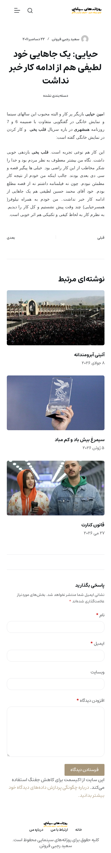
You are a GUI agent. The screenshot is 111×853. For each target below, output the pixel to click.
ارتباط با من (59, 830)
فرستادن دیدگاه (84, 770)
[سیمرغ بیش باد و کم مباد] (55, 402)
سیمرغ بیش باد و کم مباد (79, 440)
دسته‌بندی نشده (55, 96)
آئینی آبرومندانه (89, 355)
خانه (78, 830)
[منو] (17, 10)
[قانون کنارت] (55, 488)
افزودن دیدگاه (90, 700)
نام (100, 615)
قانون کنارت (92, 525)
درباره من (36, 830)
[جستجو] (30, 10)
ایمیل (97, 643)
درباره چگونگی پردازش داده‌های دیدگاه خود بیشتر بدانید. (56, 791)
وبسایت (97, 672)
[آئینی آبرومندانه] (55, 317)
